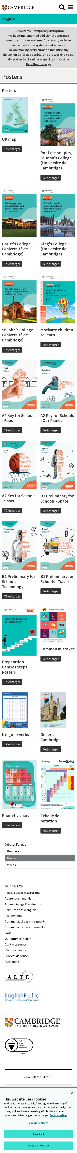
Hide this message (38, 64)
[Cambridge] (18, 7)
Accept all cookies (38, 1145)
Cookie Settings (38, 1123)
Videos (11, 865)
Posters (12, 858)
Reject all (38, 1134)
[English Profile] (21, 1008)
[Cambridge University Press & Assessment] (32, 1035)
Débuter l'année (15, 844)
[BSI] (19, 1061)
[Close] (72, 1092)
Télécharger (12, 149)
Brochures (14, 851)
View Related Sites (36, 1077)
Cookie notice (58, 1115)
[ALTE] (19, 990)
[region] (38, 1120)
